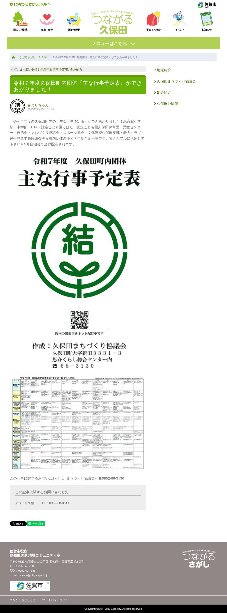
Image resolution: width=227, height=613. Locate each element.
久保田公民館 (167, 103)
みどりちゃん (38, 105)
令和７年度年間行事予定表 (49, 69)
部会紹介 (163, 92)
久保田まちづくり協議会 (176, 81)
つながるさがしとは (23, 600)
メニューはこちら (109, 43)
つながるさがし (26, 57)
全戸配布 (76, 69)
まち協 (24, 69)
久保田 (45, 57)
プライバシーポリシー (56, 600)
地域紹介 (163, 69)
